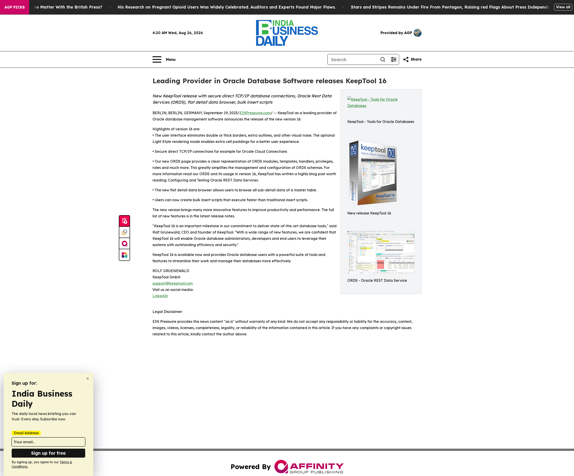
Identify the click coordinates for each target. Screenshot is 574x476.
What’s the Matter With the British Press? (59, 7)
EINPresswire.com (255, 113)
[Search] (382, 59)
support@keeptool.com (172, 283)
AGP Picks (14, 7)
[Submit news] (124, 221)
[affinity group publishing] (124, 243)
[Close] (87, 378)
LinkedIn (160, 296)
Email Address (26, 433)
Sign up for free (48, 453)
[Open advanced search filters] (393, 59)
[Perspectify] (124, 232)
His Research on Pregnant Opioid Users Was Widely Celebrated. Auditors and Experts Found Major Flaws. (226, 7)
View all (563, 7)
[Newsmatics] (124, 254)
